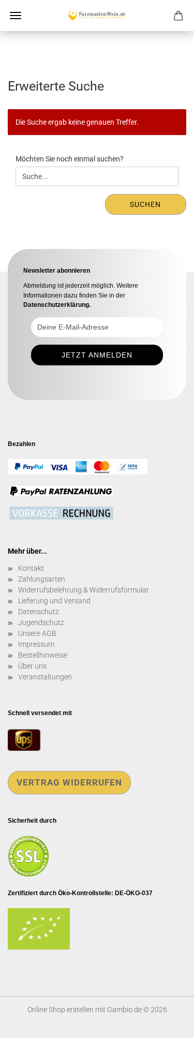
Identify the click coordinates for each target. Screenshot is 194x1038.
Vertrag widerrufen (69, 782)
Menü (15, 15)
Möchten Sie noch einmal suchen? (70, 159)
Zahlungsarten (41, 579)
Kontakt (31, 568)
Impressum (36, 644)
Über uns (32, 666)
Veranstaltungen (45, 677)
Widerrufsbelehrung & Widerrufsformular (83, 590)
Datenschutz (38, 611)
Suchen (145, 204)
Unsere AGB (37, 633)
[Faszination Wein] (96, 15)
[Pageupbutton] (165, 1022)
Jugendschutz (41, 622)
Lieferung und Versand (54, 601)
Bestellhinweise (42, 655)
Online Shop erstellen (60, 1009)
